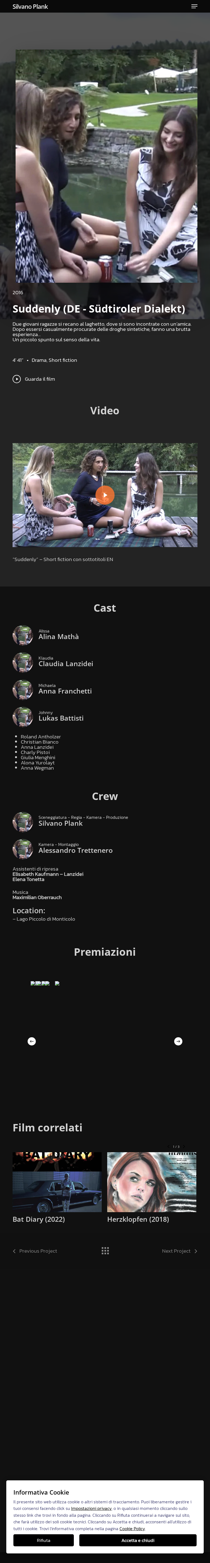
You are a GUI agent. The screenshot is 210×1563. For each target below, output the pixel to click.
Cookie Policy (132, 1528)
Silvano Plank (30, 6)
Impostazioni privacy (91, 1508)
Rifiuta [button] (43, 1540)
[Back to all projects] (105, 1249)
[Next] (178, 1041)
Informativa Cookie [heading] (41, 1492)
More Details (58, 1178)
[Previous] (32, 1041)
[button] (194, 6)
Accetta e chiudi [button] (137, 1540)
